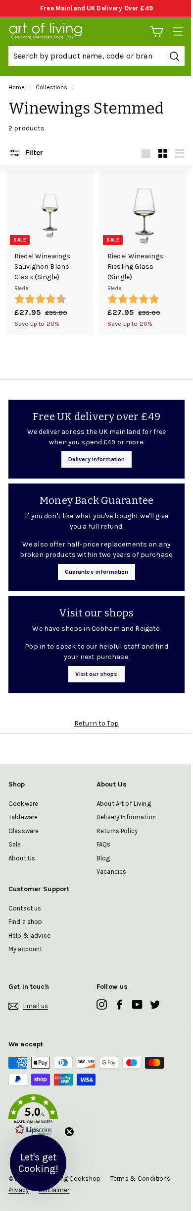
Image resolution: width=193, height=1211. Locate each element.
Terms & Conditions (140, 1178)
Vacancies (111, 871)
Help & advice (29, 935)
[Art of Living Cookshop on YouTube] (137, 1004)
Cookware (23, 803)
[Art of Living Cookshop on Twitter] (155, 1004)
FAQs (103, 844)
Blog (103, 858)
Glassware (23, 831)
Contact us (24, 908)
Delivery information (96, 459)
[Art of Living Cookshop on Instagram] (101, 1004)
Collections (52, 87)
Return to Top (96, 723)
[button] (96, 1116)
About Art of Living (123, 803)
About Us (21, 858)
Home (16, 87)
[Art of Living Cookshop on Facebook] (119, 1004)
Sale (14, 844)
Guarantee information (97, 571)
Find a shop (25, 921)
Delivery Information (126, 817)
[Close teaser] (69, 1132)
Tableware (23, 817)
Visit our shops (96, 673)
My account (25, 949)
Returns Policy (117, 831)
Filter (33, 152)
